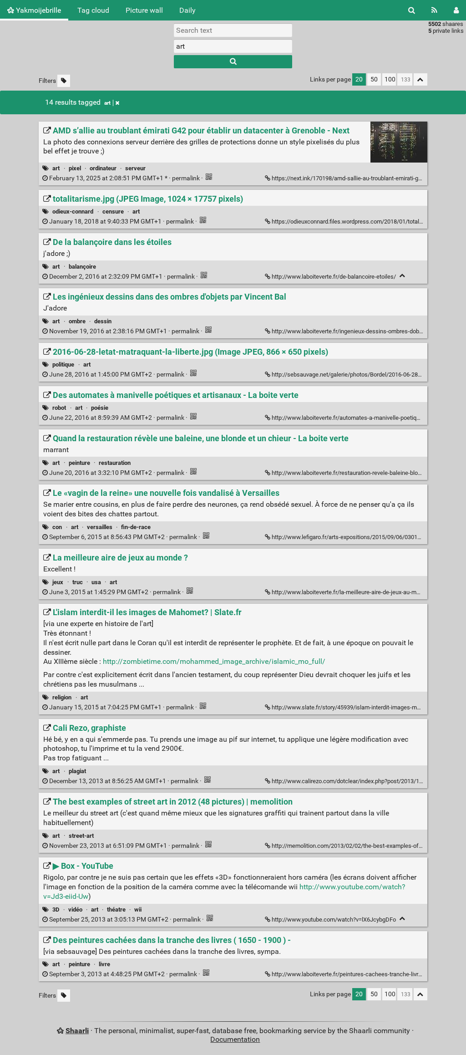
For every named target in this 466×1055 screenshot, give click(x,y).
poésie (99, 407)
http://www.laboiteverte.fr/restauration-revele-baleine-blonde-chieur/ (359, 472)
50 (374, 79)
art (107, 103)
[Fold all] (420, 79)
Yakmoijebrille (37, 10)
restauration (115, 462)
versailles (99, 527)
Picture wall (144, 10)
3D (55, 909)
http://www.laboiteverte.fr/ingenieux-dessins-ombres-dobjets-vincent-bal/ (366, 331)
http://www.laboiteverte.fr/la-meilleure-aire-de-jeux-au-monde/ (351, 592)
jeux (57, 582)
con (57, 527)
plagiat (77, 771)
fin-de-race (136, 527)
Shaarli (77, 1030)
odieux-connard (72, 211)
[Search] (411, 10)
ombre (77, 321)
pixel (75, 168)
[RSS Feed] (434, 10)
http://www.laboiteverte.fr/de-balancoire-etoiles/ (333, 276)
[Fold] (402, 276)
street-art (81, 835)
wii (138, 909)
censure (113, 211)
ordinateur (103, 168)
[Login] (456, 10)
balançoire (82, 266)
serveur (135, 168)
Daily (187, 10)
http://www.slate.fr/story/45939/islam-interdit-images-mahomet (354, 707)
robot (59, 407)
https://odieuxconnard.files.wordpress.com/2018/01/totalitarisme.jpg (360, 221)
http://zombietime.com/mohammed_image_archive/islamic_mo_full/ (214, 661)
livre (104, 964)
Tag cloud (93, 10)
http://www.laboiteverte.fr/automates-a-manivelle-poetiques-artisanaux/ (364, 417)
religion (61, 697)
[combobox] (233, 46)
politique (63, 364)
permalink (124, 178)
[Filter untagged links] (63, 81)
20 (359, 79)
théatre (116, 909)
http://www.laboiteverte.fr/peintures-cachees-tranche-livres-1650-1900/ (363, 974)
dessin (102, 321)
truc (77, 582)
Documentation (235, 1039)
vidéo (75, 909)
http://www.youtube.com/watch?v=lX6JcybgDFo (333, 919)
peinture (79, 462)
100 (390, 79)
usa (96, 582)
